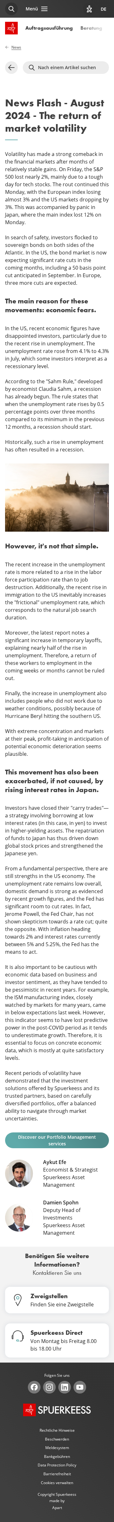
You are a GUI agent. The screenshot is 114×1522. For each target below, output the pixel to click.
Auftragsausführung (49, 28)
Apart (57, 1507)
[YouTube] (79, 1387)
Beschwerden (57, 1439)
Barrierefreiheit (57, 1474)
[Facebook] (34, 1387)
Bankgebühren (57, 1456)
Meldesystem (57, 1447)
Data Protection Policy (57, 1465)
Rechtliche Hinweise (57, 1430)
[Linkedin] (64, 1387)
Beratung (91, 28)
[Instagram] (49, 1387)
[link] (11, 67)
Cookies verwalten (57, 1482)
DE (103, 9)
